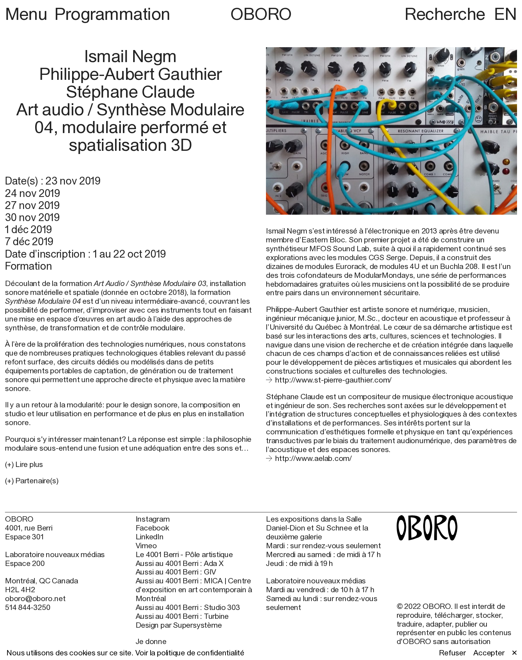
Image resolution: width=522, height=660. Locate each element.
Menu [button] (28, 13)
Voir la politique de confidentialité (189, 652)
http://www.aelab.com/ (313, 458)
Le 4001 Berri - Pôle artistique (184, 554)
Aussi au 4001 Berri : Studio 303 (188, 607)
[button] (130, 481)
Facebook (152, 528)
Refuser (452, 653)
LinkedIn (150, 537)
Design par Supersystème (179, 625)
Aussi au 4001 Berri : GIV (176, 572)
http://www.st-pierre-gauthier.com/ (333, 379)
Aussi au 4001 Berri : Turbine (182, 616)
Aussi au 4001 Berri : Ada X (180, 563)
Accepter (488, 653)
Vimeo (146, 545)
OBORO (261, 14)
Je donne (151, 641)
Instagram (153, 519)
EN (505, 13)
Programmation (112, 13)
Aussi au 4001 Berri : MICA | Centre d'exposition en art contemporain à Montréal (194, 590)
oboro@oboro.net (35, 598)
